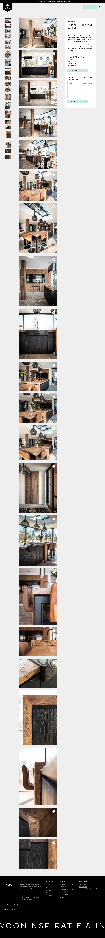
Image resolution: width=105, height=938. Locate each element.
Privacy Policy (64, 894)
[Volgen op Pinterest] (11, 904)
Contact (62, 897)
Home (47, 884)
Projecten (18, 7)
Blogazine (41, 7)
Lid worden (49, 896)
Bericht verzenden (77, 101)
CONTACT (63, 7)
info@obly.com (83, 887)
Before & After (52, 7)
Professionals (29, 7)
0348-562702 (71, 63)
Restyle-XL (71, 21)
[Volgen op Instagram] (7, 904)
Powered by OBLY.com (9, 909)
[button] (38, 33)
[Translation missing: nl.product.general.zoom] (53, 22)
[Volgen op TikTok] (14, 904)
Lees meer (70, 50)
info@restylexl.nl (72, 66)
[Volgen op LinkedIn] (18, 904)
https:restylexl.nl (77, 70)
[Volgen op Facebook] (4, 904)
